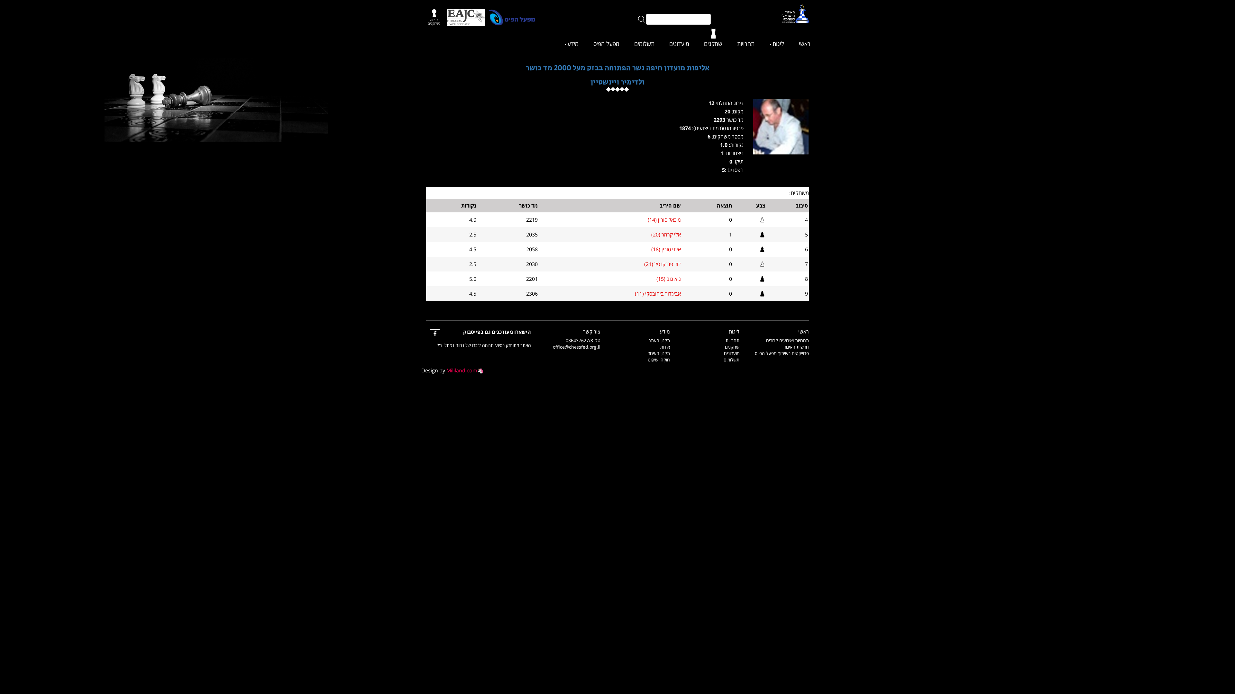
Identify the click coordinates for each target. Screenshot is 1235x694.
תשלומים (644, 44)
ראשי (804, 44)
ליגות (778, 44)
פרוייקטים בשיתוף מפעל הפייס (782, 353)
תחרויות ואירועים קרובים (787, 340)
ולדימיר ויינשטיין (617, 82)
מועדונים (679, 44)
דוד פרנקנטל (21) (662, 264)
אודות (665, 347)
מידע (573, 44)
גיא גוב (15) (668, 278)
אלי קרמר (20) (666, 234)
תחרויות (746, 44)
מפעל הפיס (606, 44)
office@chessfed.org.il (576, 347)
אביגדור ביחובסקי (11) (658, 293)
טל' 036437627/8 (583, 340)
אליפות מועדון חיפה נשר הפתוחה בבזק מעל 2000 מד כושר (617, 68)
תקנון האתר (659, 340)
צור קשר (591, 331)
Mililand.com (461, 370)
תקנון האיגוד (659, 353)
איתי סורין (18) (666, 249)
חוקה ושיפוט (659, 360)
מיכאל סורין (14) (664, 219)
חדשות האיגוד (796, 347)
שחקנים (713, 44)
